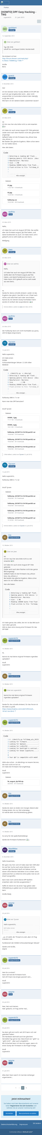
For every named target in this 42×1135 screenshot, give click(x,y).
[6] (6, 167)
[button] (37, 152)
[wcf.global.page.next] (30, 1088)
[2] (6, 158)
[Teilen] (39, 21)
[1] (6, 156)
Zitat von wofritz (13, 264)
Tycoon (21, 454)
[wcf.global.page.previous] (12, 1088)
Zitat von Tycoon (13, 919)
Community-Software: (21, 1132)
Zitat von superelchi (14, 690)
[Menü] (39, 3)
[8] (6, 172)
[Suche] (28, 3)
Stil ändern (37, 1123)
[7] (6, 169)
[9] (6, 757)
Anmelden (9, 1113)
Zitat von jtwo (12, 551)
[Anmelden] (34, 2)
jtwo (21, 307)
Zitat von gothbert (13, 42)
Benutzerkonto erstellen (27, 1113)
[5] (6, 165)
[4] (6, 163)
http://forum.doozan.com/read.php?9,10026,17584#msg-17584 (15, 59)
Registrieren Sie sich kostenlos (21, 1106)
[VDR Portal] (5, 3)
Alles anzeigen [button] (20, 932)
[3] (6, 161)
